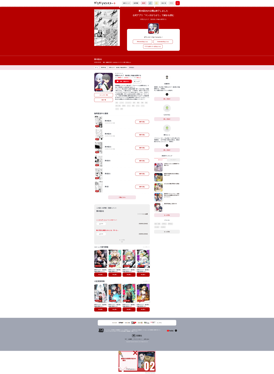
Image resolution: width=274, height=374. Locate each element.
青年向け (170, 223)
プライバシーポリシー (137, 339)
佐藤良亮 (108, 62)
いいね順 (145, 214)
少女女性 (156, 3)
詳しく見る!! (167, 99)
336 (102, 234)
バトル (142, 105)
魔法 (133, 105)
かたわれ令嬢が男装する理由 (171, 183)
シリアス (121, 102)
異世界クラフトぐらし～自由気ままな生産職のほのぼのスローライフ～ (171, 195)
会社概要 (130, 339)
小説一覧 (103, 99)
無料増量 (136, 3)
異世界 (143, 3)
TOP (126, 339)
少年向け (164, 223)
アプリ (171, 3)
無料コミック (126, 3)
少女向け (163, 227)
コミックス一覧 (103, 95)
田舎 (117, 102)
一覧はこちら (122, 197)
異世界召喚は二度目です (170, 203)
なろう (117, 108)
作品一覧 (163, 3)
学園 (142, 102)
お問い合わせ (146, 339)
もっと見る (122, 239)
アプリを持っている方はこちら (153, 46)
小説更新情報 (99, 281)
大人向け (157, 227)
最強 (138, 102)
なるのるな (115, 62)
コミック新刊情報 (101, 247)
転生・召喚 (118, 105)
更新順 (139, 214)
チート (128, 105)
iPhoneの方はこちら (142, 41)
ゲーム (137, 105)
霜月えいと (128, 62)
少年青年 (150, 3)
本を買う (100, 274)
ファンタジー (128, 102)
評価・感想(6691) (124, 81)
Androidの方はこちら (163, 41)
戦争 (134, 102)
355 (102, 223)
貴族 (146, 102)
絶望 (122, 108)
